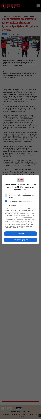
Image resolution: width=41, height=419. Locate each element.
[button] (21, 205)
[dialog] (20, 209)
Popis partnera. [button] (28, 217)
